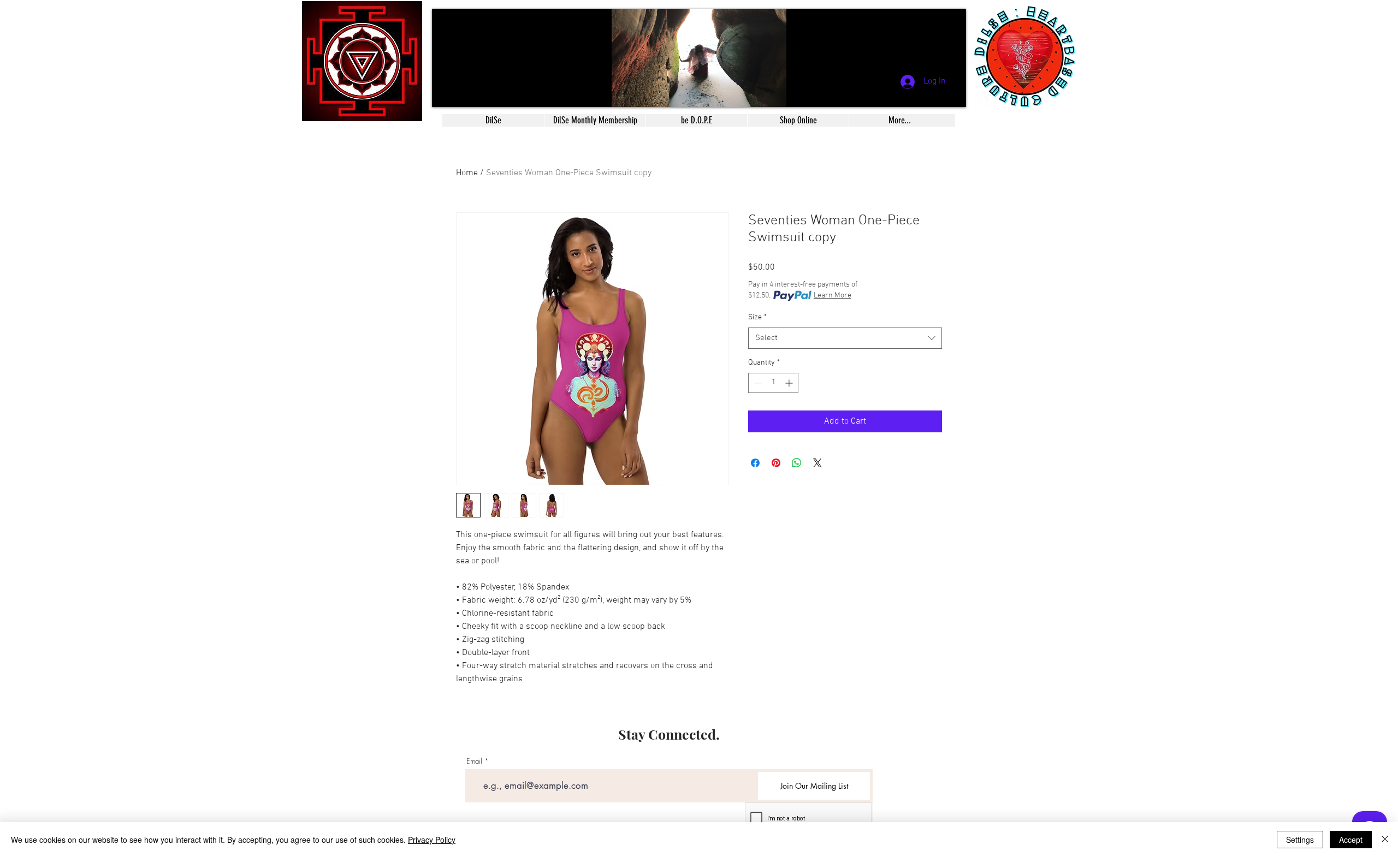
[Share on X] (817, 462)
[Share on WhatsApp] (796, 462)
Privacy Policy (431, 839)
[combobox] (845, 338)
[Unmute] (465, 92)
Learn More (832, 295)
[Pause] (446, 92)
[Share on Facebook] (755, 462)
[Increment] (790, 382)
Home (467, 173)
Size (757, 317)
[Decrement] (756, 382)
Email (474, 761)
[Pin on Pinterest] (776, 462)
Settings (1300, 839)
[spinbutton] (773, 382)
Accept (1351, 839)
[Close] (1384, 839)
